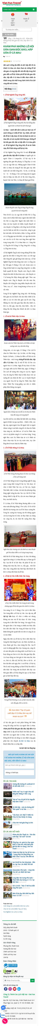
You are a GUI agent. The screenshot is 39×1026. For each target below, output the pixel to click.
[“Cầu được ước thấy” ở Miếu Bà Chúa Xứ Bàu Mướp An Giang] (7, 817)
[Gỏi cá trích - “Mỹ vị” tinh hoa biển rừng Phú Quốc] (7, 888)
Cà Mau (19, 912)
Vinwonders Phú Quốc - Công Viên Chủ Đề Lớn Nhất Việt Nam (24, 871)
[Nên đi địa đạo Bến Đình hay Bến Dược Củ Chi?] (7, 895)
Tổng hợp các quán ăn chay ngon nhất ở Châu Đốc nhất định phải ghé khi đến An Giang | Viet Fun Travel (23, 845)
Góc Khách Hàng (9, 942)
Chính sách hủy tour (9, 954)
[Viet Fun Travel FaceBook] (5, 989)
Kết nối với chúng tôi (10, 985)
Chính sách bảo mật (9, 952)
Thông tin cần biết (9, 924)
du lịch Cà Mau (24, 741)
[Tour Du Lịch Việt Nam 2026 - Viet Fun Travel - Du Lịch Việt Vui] (12, 3)
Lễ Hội (23, 909)
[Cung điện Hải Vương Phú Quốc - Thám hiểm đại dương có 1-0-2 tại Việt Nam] (7, 880)
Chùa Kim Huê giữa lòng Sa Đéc (23, 823)
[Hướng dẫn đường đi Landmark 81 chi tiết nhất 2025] (7, 786)
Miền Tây (17, 909)
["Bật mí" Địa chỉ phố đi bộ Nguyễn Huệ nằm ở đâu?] (7, 801)
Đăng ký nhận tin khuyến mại (13, 976)
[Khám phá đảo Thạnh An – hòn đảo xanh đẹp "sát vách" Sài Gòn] (7, 836)
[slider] (7, 61)
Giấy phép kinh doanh (10, 927)
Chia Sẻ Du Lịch (8, 909)
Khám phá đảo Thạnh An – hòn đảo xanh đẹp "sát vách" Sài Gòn (24, 835)
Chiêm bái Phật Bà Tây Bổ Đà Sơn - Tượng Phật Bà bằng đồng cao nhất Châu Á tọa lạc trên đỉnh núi (24, 854)
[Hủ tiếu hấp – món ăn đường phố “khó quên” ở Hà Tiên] (7, 809)
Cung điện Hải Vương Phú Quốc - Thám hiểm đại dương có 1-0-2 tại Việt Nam (23, 880)
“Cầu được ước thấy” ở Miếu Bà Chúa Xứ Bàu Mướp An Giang (23, 816)
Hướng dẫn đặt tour (9, 949)
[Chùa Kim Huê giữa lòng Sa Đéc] (7, 825)
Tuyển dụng (7, 936)
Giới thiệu (6, 933)
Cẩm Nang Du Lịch (19, 38)
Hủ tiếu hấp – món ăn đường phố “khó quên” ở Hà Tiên (23, 808)
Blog (9, 38)
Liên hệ (5, 957)
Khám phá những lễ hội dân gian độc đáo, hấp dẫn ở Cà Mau (17, 40)
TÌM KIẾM (9, 34)
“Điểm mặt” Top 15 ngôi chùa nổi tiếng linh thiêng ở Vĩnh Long (23, 793)
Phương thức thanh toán (11, 946)
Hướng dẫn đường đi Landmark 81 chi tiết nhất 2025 (24, 785)
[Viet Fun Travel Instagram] (9, 989)
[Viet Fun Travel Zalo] (18, 989)
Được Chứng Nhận (9, 961)
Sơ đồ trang (7, 939)
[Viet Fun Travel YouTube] (14, 989)
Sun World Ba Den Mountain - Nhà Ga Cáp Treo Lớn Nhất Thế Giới (24, 863)
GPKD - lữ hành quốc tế (11, 930)
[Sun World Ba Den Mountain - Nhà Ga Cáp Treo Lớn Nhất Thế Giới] (7, 864)
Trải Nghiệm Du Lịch (9, 912)
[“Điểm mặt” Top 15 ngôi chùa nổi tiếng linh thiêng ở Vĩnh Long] (7, 794)
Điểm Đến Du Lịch (22, 906)
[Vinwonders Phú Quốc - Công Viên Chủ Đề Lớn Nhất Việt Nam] (7, 872)
